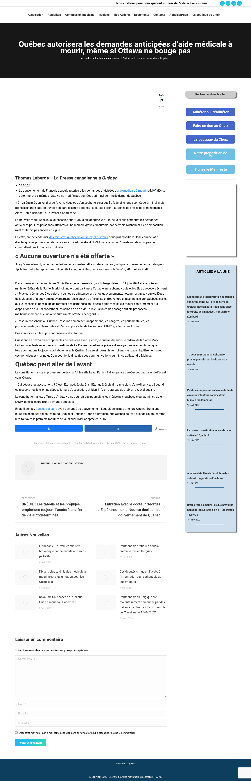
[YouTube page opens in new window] (233, 3)
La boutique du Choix (210, 139)
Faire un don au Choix (210, 125)
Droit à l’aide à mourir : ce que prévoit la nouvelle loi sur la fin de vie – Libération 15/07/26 (210, 509)
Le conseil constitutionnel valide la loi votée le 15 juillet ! (209, 433)
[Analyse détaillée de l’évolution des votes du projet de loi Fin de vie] (211, 458)
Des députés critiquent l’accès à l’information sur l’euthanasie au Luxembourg (140, 577)
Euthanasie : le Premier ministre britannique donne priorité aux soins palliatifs (62, 551)
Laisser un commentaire (135, 443)
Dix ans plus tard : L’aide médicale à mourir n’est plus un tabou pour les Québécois (62, 577)
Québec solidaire (46, 408)
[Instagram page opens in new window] (228, 3)
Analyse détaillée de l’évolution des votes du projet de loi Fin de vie (208, 476)
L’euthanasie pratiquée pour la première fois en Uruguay (139, 548)
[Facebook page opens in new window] (222, 3)
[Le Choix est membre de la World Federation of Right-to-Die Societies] (125, 772)
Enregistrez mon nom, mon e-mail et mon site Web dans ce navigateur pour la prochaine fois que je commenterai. (77, 733)
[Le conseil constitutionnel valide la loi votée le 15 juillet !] (210, 419)
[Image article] (25, 551)
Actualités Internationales (59, 443)
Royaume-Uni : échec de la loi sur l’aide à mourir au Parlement (60, 599)
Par (89, 443)
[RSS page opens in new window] (239, 3)
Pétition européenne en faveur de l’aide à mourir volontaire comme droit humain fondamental (210, 395)
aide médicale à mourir (132, 190)
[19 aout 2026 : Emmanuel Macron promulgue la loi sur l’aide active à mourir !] (210, 339)
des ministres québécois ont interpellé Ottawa (78, 237)
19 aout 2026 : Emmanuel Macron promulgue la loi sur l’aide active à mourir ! (207, 359)
